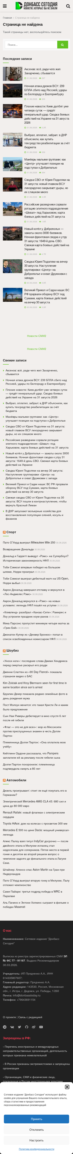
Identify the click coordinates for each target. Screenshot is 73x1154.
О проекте (9, 1017)
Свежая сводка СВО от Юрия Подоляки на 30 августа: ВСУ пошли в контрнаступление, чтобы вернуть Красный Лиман (36, 501)
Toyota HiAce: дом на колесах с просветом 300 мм (35, 823)
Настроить (36, 1140)
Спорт (11, 532)
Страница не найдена (27, 17)
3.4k (43, 197)
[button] (67, 1087)
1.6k (43, 221)
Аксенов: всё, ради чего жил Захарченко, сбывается (42, 71)
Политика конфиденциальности (36, 1149)
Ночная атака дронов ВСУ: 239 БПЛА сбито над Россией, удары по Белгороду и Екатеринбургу (45, 90)
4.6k (43, 282)
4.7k (43, 254)
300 (43, 99)
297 (43, 78)
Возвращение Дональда (18, 549)
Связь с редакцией (30, 1017)
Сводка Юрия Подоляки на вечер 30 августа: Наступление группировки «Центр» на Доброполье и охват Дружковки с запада (45, 269)
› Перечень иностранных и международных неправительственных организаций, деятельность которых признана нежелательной (35, 1050)
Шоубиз (12, 650)
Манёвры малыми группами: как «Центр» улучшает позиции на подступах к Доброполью (45, 163)
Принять (36, 1119)
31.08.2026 (31, 78)
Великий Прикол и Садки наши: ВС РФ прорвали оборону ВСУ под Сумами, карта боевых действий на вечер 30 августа (46, 296)
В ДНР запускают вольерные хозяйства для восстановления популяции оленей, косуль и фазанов (34, 514)
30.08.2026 (31, 282)
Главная (7, 17)
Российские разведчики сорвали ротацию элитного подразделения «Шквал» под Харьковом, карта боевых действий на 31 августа (46, 210)
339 (43, 152)
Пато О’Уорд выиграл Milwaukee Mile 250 (29, 542)
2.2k (43, 127)
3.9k (43, 307)
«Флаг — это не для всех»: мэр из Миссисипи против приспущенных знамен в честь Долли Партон (32, 731)
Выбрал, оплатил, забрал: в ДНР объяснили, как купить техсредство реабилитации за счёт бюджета (47, 141)
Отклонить (36, 1129)
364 (43, 172)
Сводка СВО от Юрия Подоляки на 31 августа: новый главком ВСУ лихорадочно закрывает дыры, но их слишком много (47, 186)
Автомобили (16, 780)
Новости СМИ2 (36, 336)
